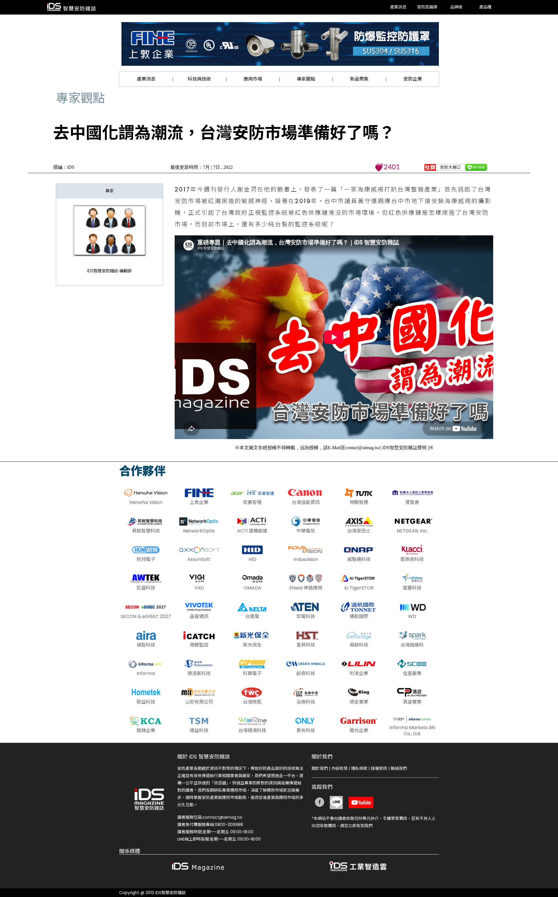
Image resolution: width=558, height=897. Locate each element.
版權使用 (379, 768)
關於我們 (320, 768)
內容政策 (339, 768)
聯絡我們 (399, 768)
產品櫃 (485, 7)
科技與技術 (199, 79)
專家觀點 (306, 79)
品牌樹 (456, 7)
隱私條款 (359, 768)
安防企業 (412, 79)
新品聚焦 (359, 79)
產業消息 (398, 7)
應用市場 (253, 79)
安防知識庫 (427, 7)
